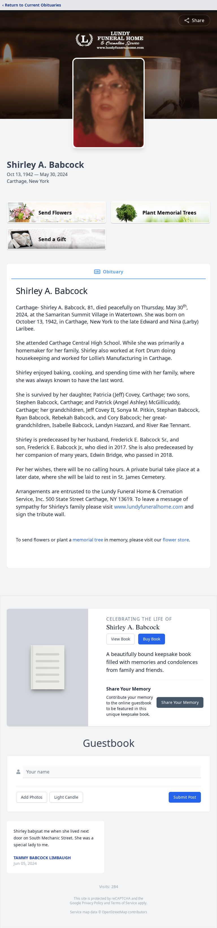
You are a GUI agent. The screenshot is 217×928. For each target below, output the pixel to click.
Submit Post (184, 797)
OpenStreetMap (114, 912)
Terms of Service (124, 903)
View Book (120, 639)
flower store (176, 540)
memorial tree (88, 540)
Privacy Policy (92, 903)
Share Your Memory (180, 702)
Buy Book (151, 639)
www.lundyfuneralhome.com (148, 506)
